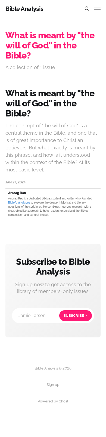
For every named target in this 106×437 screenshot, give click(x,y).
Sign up (53, 385)
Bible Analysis (24, 9)
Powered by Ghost (53, 401)
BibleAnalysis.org (19, 202)
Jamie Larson (51, 315)
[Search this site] (87, 9)
